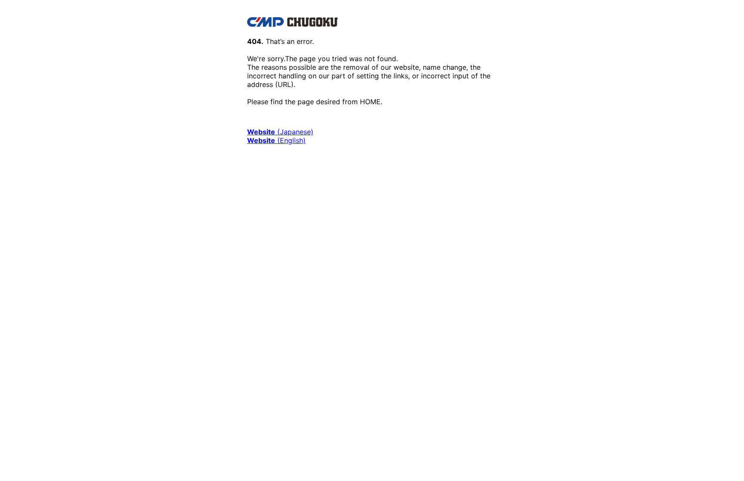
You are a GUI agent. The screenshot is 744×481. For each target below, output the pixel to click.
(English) (276, 140)
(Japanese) (280, 131)
